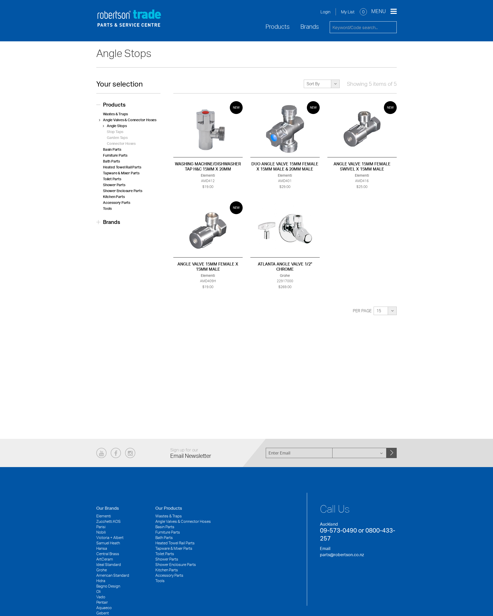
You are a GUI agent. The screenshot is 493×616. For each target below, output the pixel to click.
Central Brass (107, 553)
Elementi (103, 516)
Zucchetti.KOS (108, 521)
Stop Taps (115, 131)
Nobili (101, 532)
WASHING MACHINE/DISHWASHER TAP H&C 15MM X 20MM (208, 166)
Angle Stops (117, 126)
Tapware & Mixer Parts (121, 173)
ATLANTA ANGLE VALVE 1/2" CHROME (285, 266)
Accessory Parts (116, 202)
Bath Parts (111, 161)
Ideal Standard (108, 564)
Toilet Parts (112, 179)
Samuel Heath (108, 543)
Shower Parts (114, 185)
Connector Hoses (121, 143)
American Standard (112, 575)
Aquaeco (104, 607)
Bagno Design (108, 586)
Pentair (102, 602)
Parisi (101, 526)
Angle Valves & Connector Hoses (129, 120)
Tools (107, 208)
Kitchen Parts (114, 196)
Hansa (101, 548)
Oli (98, 591)
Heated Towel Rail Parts (122, 167)
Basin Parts (112, 149)
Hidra (100, 580)
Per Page (362, 310)
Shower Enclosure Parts (122, 190)
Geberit (102, 613)
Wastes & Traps (115, 114)
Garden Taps (117, 137)
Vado (100, 596)
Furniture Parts (115, 155)
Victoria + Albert (110, 537)
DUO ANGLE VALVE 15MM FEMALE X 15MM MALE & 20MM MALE (284, 166)
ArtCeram (104, 559)
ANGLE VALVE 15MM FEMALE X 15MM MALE (207, 266)
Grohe (101, 569)
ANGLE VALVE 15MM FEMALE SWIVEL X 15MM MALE (362, 166)
